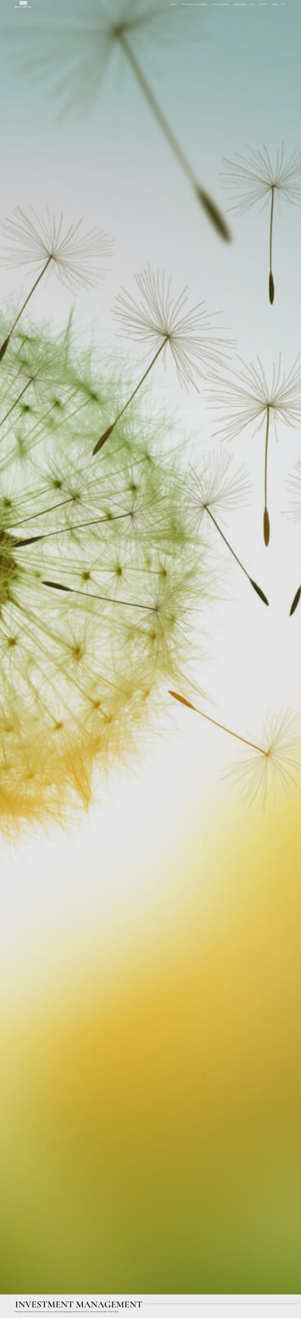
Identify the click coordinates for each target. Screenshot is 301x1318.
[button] (284, 4)
